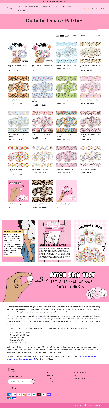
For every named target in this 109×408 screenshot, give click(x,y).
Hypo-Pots (83, 356)
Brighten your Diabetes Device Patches (41, 101)
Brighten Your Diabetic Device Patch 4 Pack (17, 66)
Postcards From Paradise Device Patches (90, 66)
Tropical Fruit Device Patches (17, 100)
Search (49, 372)
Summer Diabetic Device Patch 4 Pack (42, 66)
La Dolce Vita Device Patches (41, 135)
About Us (50, 375)
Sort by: (74, 36)
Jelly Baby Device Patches (40, 169)
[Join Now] (32, 381)
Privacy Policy (51, 381)
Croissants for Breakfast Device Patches (90, 135)
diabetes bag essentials (27, 359)
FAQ (75, 375)
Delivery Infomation (80, 372)
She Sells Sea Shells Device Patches (64, 135)
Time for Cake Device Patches (89, 100)
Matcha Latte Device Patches (65, 100)
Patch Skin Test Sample (15, 204)
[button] (32, 6)
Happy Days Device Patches (88, 169)
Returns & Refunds (79, 378)
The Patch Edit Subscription (64, 204)
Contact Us (50, 378)
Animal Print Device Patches (40, 204)
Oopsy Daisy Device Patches (64, 169)
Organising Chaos (41, 319)
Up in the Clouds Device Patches (66, 65)
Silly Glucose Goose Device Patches (16, 135)
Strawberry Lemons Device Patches (16, 170)
